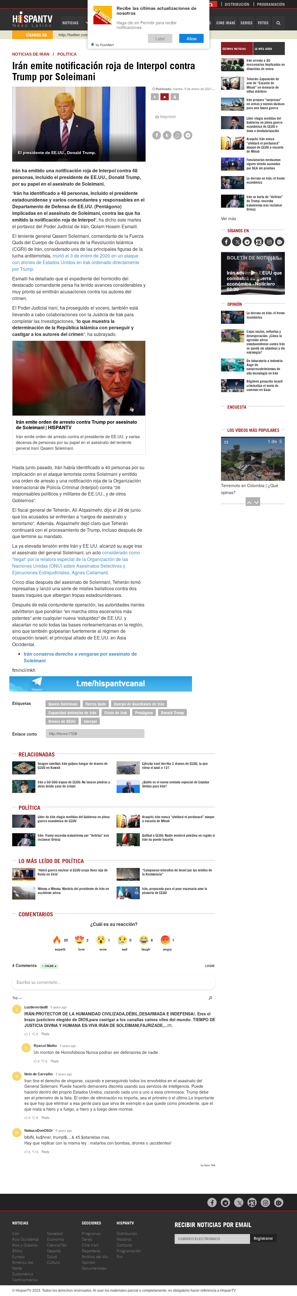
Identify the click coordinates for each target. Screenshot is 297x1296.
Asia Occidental (25, 1239)
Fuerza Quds (96, 704)
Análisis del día (95, 1256)
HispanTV (32, 19)
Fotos (263, 22)
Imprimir (168, 116)
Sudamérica (22, 1274)
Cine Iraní (225, 22)
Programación (271, 4)
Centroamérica (25, 1279)
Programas (91, 1233)
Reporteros (91, 1250)
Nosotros (124, 1239)
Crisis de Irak (115, 712)
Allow (191, 38)
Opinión (88, 1262)
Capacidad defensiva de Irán (72, 712)
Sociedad (55, 1233)
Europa (18, 1256)
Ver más (228, 218)
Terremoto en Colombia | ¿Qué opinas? (249, 488)
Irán (15, 1233)
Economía (55, 1239)
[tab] (237, 48)
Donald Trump (172, 712)
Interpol (90, 721)
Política (67, 54)
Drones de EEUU (62, 721)
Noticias (70, 22)
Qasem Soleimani (62, 704)
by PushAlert (105, 44)
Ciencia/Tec (57, 1245)
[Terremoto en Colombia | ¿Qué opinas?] (253, 459)
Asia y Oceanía (24, 1245)
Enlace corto (24, 734)
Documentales (94, 1268)
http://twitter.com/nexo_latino (85, 34)
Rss (120, 1256)
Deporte (54, 1250)
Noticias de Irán (30, 54)
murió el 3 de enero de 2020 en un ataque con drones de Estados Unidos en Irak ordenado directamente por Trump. (75, 262)
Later (160, 38)
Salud (52, 1256)
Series (246, 22)
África (17, 1250)
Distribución (237, 4)
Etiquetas (21, 703)
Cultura (53, 1262)
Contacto (124, 1245)
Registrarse (263, 1238)
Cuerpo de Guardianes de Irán (139, 704)
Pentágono (144, 712)
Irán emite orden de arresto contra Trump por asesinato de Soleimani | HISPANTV (76, 424)
